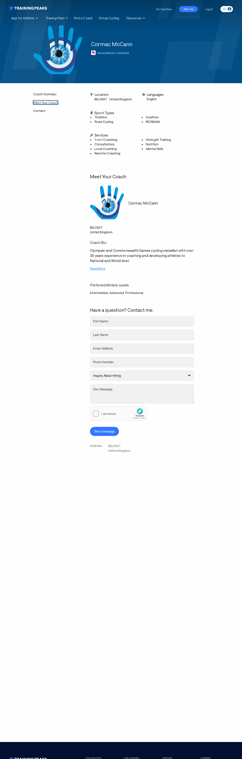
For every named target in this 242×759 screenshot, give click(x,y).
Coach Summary (45, 94)
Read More (97, 268)
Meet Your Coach (45, 102)
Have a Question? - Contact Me (113, 52)
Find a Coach (83, 18)
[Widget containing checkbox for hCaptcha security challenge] (118, 413)
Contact (39, 110)
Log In (209, 9)
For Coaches (163, 9)
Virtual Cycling (109, 18)
